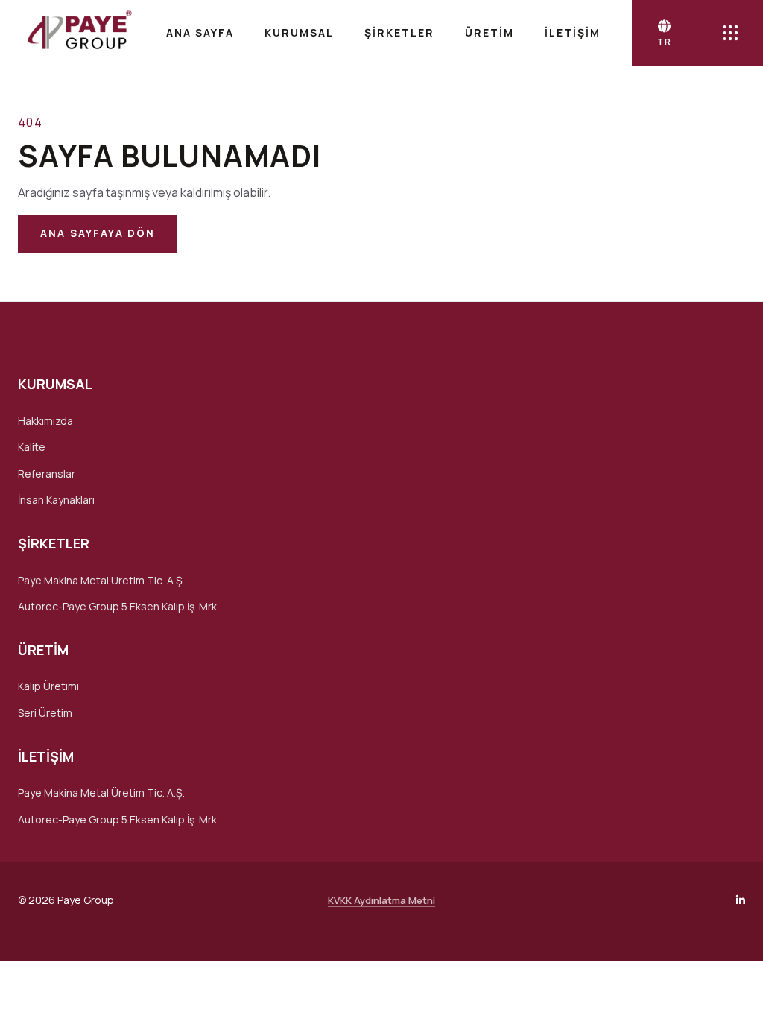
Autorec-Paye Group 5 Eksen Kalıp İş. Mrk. (118, 606)
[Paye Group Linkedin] (740, 900)
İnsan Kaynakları (56, 500)
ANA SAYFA (200, 32)
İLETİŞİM (573, 32)
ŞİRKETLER (399, 32)
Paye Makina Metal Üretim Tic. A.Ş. (101, 580)
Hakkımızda (45, 421)
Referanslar (46, 474)
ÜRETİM (489, 32)
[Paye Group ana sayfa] (78, 33)
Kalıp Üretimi (48, 686)
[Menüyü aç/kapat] (730, 33)
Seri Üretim (45, 713)
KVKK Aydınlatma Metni (381, 900)
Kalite (31, 447)
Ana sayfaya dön (97, 233)
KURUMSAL (299, 32)
